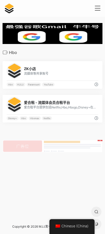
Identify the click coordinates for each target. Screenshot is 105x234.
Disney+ (12, 118)
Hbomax (34, 118)
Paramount (34, 84)
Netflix (47, 118)
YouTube (48, 84)
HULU (20, 84)
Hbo (10, 84)
